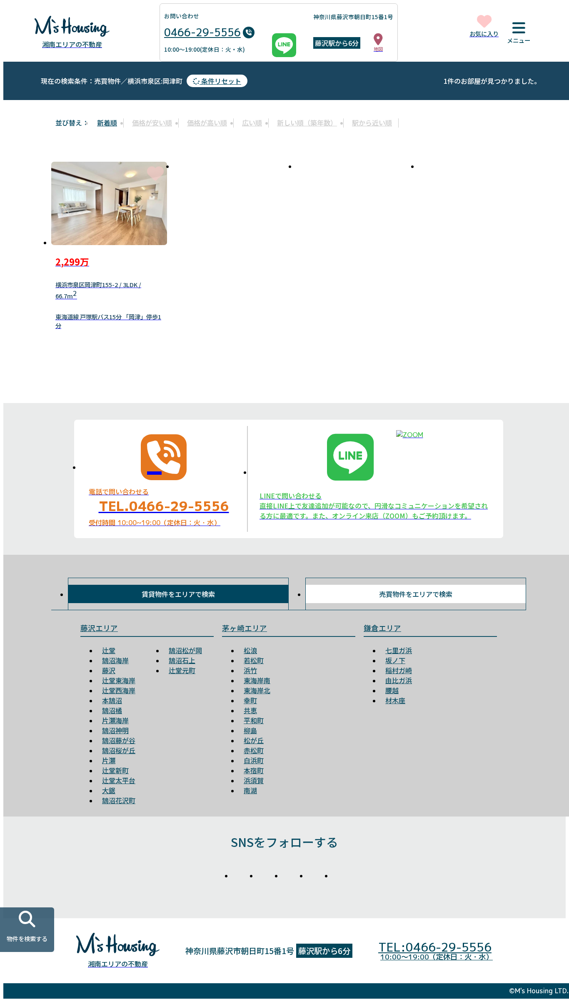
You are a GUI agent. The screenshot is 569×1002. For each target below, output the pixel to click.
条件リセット (220, 81)
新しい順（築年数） (307, 123)
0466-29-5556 (202, 32)
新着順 (107, 123)
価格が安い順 (152, 123)
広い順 (252, 123)
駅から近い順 (372, 123)
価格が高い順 (207, 123)
